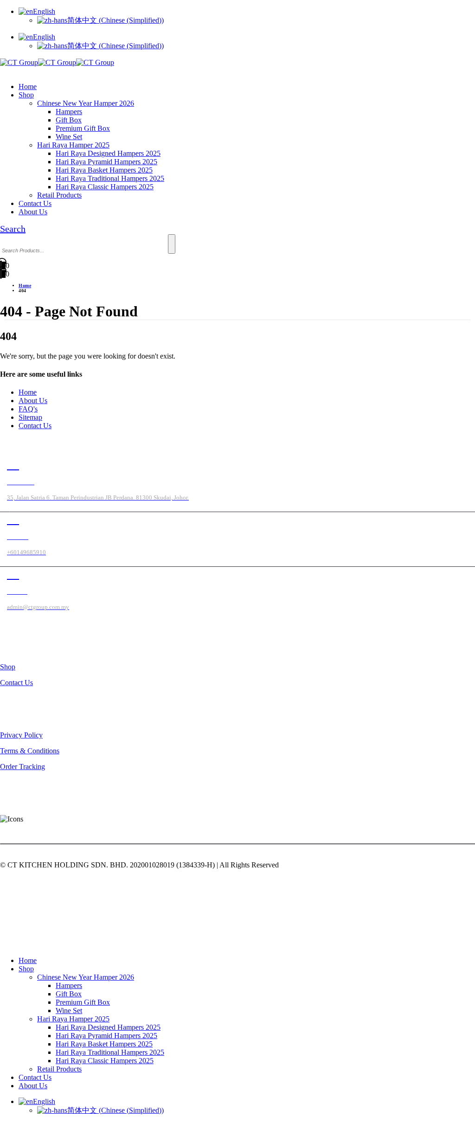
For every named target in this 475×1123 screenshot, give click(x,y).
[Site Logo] (57, 62)
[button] (3, 71)
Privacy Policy (21, 735)
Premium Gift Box (83, 128)
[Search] (171, 244)
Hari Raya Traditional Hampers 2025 (110, 178)
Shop (26, 95)
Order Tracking (22, 766)
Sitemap (30, 417)
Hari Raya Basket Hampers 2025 (104, 170)
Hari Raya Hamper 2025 (73, 145)
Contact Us (35, 203)
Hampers (69, 112)
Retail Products (59, 195)
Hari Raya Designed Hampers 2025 (108, 153)
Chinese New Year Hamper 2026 (85, 103)
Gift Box (69, 120)
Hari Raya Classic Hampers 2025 (105, 187)
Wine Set (69, 137)
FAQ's (28, 409)
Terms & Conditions (29, 751)
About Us (33, 212)
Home (28, 86)
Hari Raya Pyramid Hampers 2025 (106, 162)
